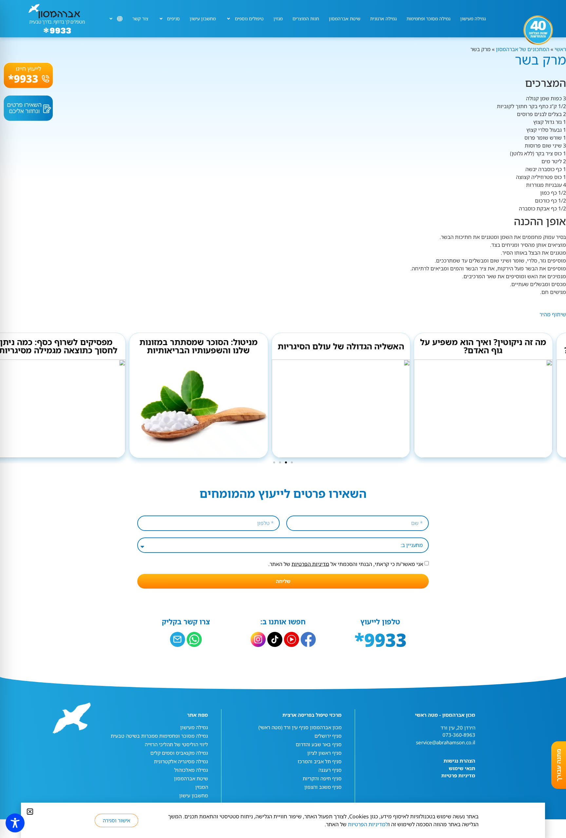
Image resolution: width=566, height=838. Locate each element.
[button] (292, 462)
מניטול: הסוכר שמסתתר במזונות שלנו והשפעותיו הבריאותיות (212, 346)
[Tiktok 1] (274, 639)
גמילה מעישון (473, 18)
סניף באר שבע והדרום (319, 744)
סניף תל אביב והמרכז (320, 761)
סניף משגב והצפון (323, 787)
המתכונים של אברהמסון (522, 49)
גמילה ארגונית (383, 18)
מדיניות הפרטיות (310, 563)
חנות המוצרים (305, 18)
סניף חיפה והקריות (322, 778)
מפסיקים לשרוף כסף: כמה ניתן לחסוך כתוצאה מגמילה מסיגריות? (69, 346)
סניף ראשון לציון (324, 753)
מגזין (278, 18)
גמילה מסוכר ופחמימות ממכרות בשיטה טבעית (159, 735)
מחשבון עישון (203, 18)
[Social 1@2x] (194, 639)
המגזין (201, 787)
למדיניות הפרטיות (368, 824)
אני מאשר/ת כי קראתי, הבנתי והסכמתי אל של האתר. (345, 563)
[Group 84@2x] (177, 639)
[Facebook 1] (308, 639)
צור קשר (140, 18)
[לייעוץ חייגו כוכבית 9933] (28, 75)
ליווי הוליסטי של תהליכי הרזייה (176, 744)
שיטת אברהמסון (344, 18)
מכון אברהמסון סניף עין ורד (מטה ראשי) (300, 727)
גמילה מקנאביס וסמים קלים (179, 753)
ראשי (559, 49)
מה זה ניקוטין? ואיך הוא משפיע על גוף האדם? (496, 346)
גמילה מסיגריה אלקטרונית (181, 761)
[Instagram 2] (258, 639)
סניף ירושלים (328, 735)
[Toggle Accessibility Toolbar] (15, 823)
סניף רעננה (330, 770)
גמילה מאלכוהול (191, 770)
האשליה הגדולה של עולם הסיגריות (354, 346)
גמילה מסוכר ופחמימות (428, 18)
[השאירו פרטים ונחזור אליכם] (28, 108)
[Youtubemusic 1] (291, 639)
